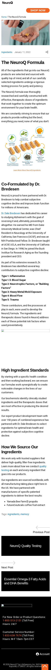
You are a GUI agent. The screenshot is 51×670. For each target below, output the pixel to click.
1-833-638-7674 (12, 635)
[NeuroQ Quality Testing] (43, 528)
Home (4, 17)
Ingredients (6, 52)
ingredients (13, 514)
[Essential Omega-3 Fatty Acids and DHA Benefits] (8, 564)
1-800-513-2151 (12, 620)
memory (24, 514)
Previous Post (41, 532)
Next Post (7, 567)
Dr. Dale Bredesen (10, 213)
